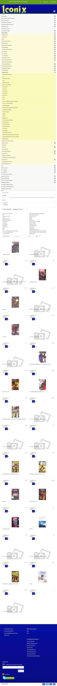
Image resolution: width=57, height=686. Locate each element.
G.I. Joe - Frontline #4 (7, 611)
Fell (3, 99)
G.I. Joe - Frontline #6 (34, 336)
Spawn (3, 115)
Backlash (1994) (5, 82)
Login (46, 2)
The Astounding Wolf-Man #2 (36, 391)
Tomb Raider (5, 130)
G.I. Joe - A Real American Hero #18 (38, 556)
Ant (3, 76)
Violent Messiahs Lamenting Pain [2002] (10, 134)
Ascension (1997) (6, 78)
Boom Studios (4, 43)
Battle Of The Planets (6, 84)
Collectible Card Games (6, 22)
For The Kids (4, 170)
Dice (2, 165)
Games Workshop (5, 178)
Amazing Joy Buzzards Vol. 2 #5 (10, 583)
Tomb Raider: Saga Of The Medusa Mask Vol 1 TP (14, 281)
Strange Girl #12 (33, 281)
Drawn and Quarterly (6, 64)
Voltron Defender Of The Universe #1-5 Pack (40, 309)
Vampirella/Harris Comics (7, 161)
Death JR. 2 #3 (6, 391)
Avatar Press (4, 37)
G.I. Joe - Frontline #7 (7, 446)
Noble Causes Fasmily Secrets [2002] (10, 107)
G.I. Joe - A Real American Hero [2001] (10, 101)
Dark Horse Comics (6, 57)
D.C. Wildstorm (5, 55)
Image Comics (5, 72)
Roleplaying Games (5, 182)
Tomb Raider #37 (34, 254)
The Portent (4, 128)
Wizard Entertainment (6, 163)
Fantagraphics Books (6, 68)
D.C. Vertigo (4, 53)
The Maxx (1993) (5, 124)
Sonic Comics (4, 153)
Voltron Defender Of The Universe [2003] (10, 136)
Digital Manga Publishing (7, 61)
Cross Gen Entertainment (7, 49)
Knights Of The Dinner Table (7, 140)
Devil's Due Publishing (6, 59)
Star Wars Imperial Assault (7, 184)
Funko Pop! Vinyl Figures (6, 174)
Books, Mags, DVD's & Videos (7, 18)
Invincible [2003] (5, 105)
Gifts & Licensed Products (7, 180)
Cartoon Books (5, 47)
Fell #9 (31, 529)
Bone (3, 39)
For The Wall (4, 172)
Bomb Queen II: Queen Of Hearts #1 (11, 474)
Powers (3, 113)
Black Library (4, 16)
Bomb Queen (5, 86)
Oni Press (4, 147)
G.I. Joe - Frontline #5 (7, 556)
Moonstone (4, 145)
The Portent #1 (33, 501)
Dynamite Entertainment (7, 66)
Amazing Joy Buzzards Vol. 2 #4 (37, 474)
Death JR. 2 (4, 95)
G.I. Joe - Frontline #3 (7, 364)
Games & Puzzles (5, 176)
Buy (6, 264)
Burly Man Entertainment (7, 45)
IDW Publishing (5, 70)
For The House (4, 167)
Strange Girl (4, 118)
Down (3, 97)
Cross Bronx (4, 91)
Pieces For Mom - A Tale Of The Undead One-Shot (14, 419)
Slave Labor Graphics (6, 151)
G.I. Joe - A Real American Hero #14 (38, 419)
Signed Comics (5, 149)
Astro (3, 80)
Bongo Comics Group (6, 41)
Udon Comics (4, 159)
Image (6, 202)
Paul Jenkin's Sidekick (6, 109)
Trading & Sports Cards (6, 188)
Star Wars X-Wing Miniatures (7, 186)
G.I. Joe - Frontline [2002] (7, 103)
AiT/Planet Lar (5, 34)
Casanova (4, 88)
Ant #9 (4, 501)
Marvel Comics (5, 142)
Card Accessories (5, 20)
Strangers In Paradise (6, 155)
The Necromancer (6, 126)
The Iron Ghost (5, 122)
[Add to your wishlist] (9, 264)
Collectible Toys (4, 26)
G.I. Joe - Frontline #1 (34, 446)
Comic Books (4, 32)
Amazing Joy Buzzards (7, 74)
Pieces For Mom (5, 111)
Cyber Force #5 (6, 254)
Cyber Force (4, 93)
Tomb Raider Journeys (7, 132)
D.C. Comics (4, 51)
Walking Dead (5, 138)
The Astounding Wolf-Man (7, 120)
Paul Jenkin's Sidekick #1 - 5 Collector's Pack (40, 364)
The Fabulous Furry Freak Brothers (9, 157)
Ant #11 (4, 336)
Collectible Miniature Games (7, 24)
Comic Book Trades (5, 30)
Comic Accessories (5, 28)
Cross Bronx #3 (6, 529)
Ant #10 (4, 309)
